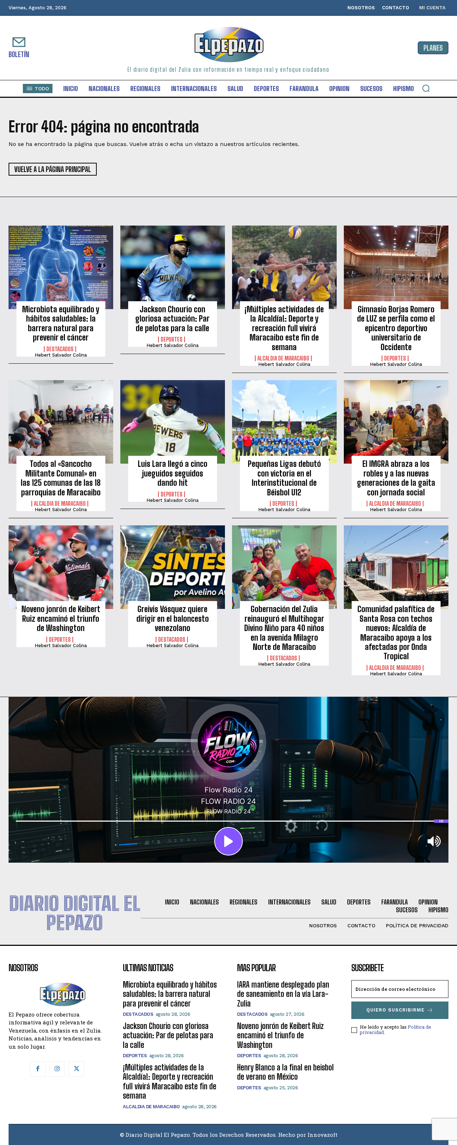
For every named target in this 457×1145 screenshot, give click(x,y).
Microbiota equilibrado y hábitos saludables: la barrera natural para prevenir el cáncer (60, 323)
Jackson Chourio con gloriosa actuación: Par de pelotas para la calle (172, 318)
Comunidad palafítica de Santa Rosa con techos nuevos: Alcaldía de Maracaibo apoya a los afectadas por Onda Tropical (396, 632)
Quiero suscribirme (395, 1010)
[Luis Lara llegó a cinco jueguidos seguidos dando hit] (172, 422)
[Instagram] (57, 1069)
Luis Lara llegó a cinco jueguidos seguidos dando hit (172, 473)
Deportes (171, 339)
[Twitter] (76, 1069)
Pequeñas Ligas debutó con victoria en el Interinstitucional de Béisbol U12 (284, 478)
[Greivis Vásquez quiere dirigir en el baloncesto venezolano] (172, 567)
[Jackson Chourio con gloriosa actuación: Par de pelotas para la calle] (172, 267)
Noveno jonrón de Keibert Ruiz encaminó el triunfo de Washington (60, 618)
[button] (426, 88)
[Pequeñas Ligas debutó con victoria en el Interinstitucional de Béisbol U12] (284, 422)
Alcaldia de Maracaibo (283, 358)
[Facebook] (38, 1069)
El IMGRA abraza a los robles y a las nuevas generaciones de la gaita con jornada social (396, 478)
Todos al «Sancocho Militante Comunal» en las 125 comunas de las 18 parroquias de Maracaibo (61, 478)
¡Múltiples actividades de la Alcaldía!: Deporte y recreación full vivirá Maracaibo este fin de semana (284, 328)
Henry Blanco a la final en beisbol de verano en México (285, 1072)
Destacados (60, 349)
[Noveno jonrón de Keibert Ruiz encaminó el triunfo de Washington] (61, 567)
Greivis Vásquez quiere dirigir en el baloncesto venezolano (172, 618)
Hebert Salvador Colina (61, 355)
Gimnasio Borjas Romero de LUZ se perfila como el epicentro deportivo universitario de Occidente (396, 328)
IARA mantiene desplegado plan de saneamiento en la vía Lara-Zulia (283, 994)
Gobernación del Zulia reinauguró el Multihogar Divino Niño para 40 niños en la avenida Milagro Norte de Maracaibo (284, 628)
